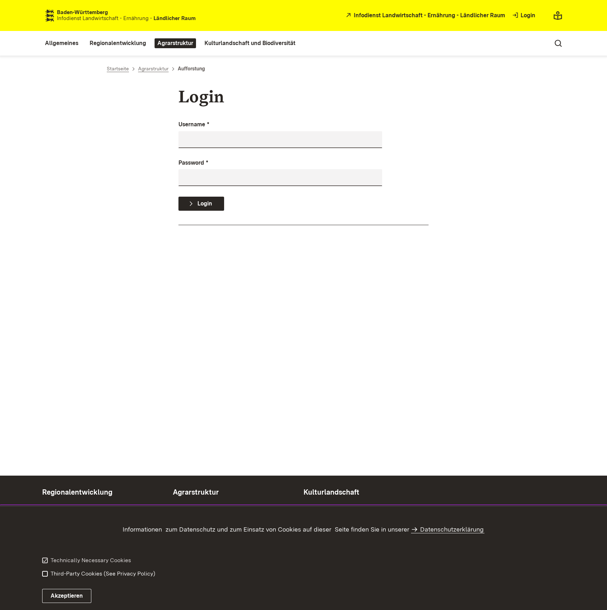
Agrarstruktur (196, 492)
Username (193, 124)
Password (193, 162)
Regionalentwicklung (77, 492)
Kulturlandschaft (331, 492)
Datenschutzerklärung (452, 529)
